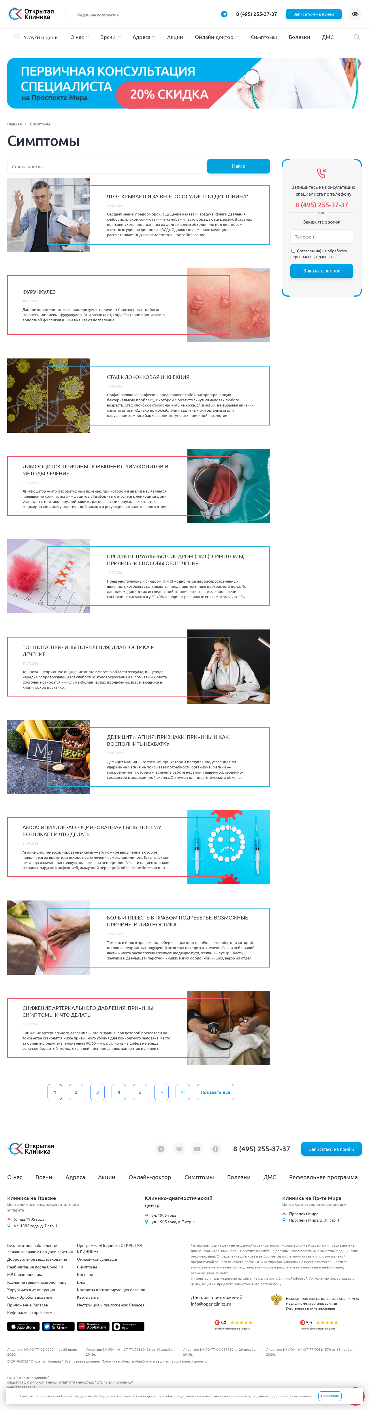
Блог (81, 1282)
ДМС (328, 37)
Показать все (215, 1092)
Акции (175, 37)
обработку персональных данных (318, 253)
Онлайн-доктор (214, 37)
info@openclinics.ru (211, 1303)
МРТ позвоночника (25, 1274)
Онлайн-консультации (97, 1259)
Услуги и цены (41, 37)
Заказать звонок (321, 270)
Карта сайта (88, 1297)
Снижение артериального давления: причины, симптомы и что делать (88, 1011)
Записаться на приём (331, 1149)
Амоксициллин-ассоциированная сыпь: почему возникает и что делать (91, 830)
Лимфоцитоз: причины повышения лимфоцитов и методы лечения (95, 469)
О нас (77, 37)
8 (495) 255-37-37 (256, 13)
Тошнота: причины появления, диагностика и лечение (88, 650)
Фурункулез (39, 292)
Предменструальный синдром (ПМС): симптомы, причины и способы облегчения (175, 559)
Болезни (299, 37)
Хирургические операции (31, 1289)
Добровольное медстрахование (37, 1259)
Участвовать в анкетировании (310, 1308)
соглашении (302, 1396)
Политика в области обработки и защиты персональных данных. (154, 1361)
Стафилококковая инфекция (148, 377)
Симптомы (264, 37)
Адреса (141, 37)
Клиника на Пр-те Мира (312, 1198)
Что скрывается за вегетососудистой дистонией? (177, 196)
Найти (238, 166)
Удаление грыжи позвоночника (36, 1282)
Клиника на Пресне (31, 1198)
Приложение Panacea (27, 1304)
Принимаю (330, 1396)
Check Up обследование (29, 1297)
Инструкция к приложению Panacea (110, 1304)
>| (183, 1092)
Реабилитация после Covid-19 (35, 1266)
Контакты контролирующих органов (111, 1289)
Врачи (108, 37)
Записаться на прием (313, 14)
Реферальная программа (323, 1176)
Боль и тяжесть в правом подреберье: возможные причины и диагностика (177, 920)
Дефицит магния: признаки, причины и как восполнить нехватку (168, 740)
